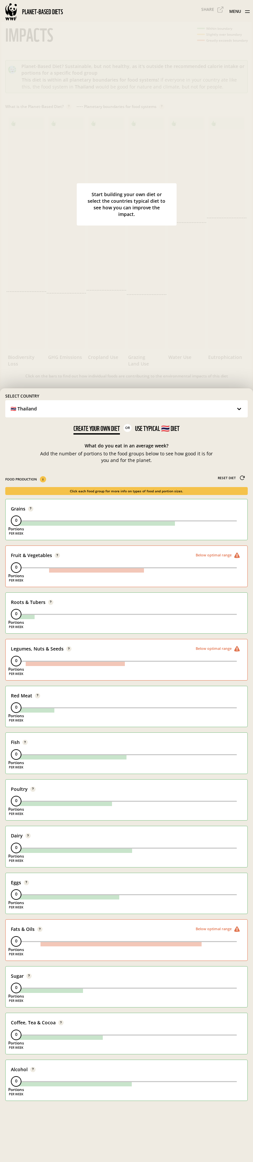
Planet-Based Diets (42, 12)
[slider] (16, 520)
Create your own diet (96, 428)
